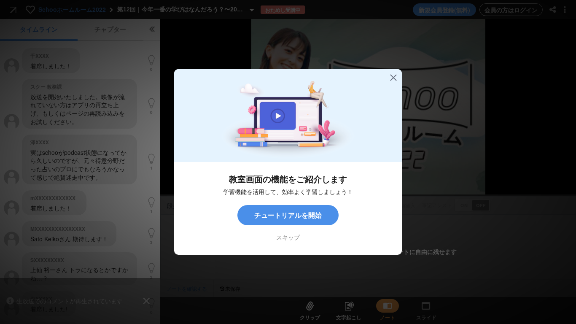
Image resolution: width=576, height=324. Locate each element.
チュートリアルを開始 (288, 215)
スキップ (288, 237)
